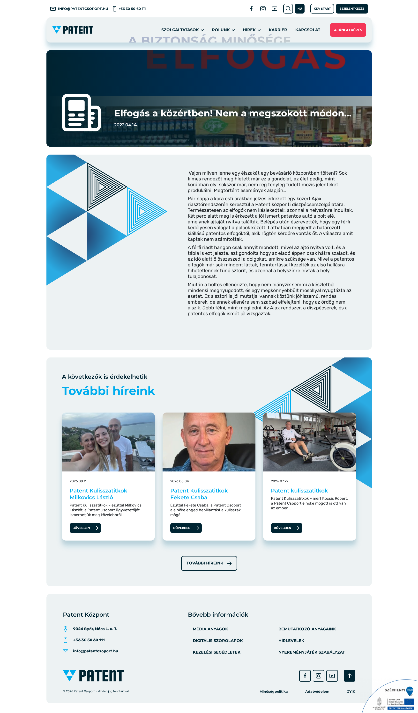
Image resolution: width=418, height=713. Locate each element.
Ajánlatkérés (348, 30)
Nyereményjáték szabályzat (311, 652)
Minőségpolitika (274, 691)
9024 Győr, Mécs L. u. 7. (95, 629)
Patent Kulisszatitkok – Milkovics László (100, 494)
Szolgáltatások (180, 30)
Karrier (278, 30)
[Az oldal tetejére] (349, 676)
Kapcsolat (307, 30)
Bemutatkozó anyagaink (307, 629)
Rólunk (221, 30)
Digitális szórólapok (218, 640)
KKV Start (322, 8)
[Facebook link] (251, 9)
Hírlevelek (291, 640)
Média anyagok (210, 629)
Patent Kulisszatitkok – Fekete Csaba (201, 494)
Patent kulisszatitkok (299, 490)
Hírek (249, 30)
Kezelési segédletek (216, 652)
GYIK (351, 691)
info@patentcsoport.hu (83, 9)
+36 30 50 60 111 (132, 9)
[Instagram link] (263, 9)
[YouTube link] (274, 9)
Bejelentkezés (352, 8)
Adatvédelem (317, 691)
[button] (300, 9)
